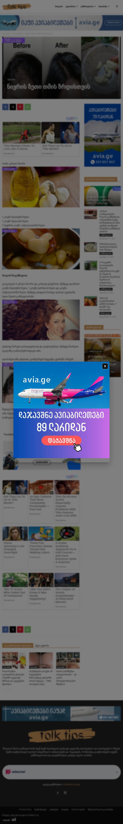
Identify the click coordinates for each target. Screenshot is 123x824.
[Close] (105, 366)
